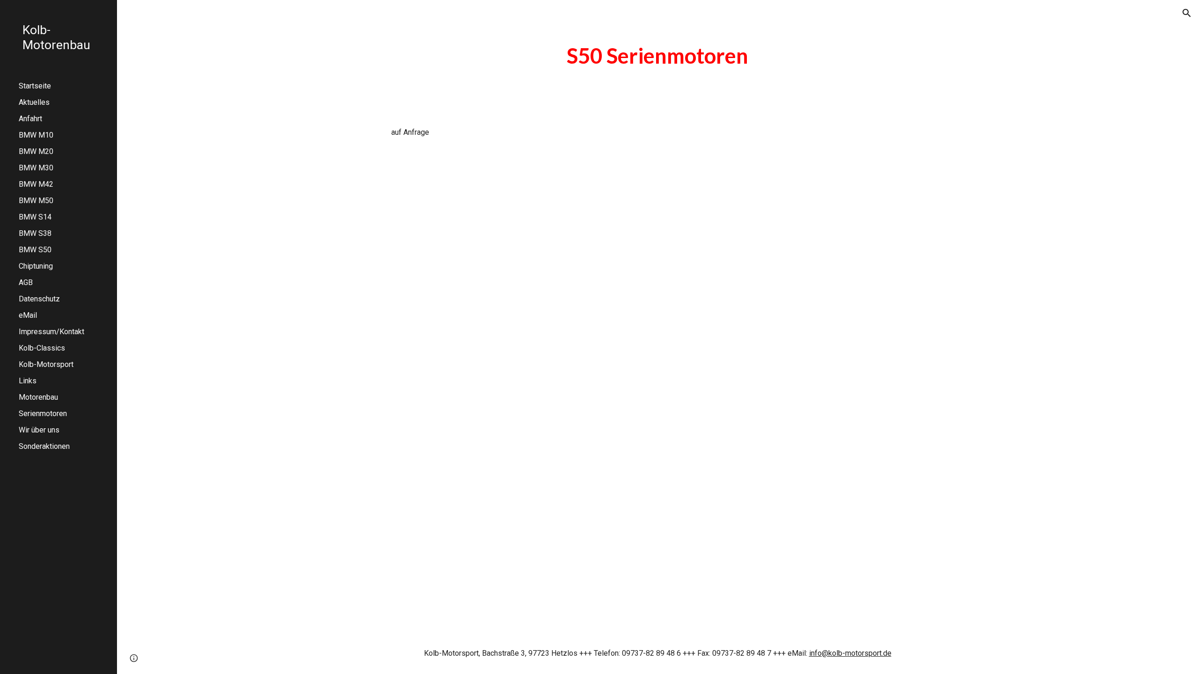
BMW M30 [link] (36, 167)
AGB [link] (26, 282)
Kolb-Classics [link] (42, 348)
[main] (657, 55)
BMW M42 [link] (36, 184)
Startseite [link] (35, 85)
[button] (1187, 13)
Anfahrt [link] (30, 118)
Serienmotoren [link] (43, 413)
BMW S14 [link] (35, 216)
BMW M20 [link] (36, 151)
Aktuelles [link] (34, 102)
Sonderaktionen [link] (44, 446)
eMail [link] (28, 315)
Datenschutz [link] (39, 298)
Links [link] (28, 380)
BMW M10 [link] (36, 135)
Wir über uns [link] (39, 429)
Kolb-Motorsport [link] (46, 364)
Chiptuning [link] (36, 266)
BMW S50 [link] (35, 249)
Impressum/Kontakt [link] (51, 331)
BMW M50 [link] (36, 200)
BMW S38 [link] (35, 233)
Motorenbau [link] (38, 397)
